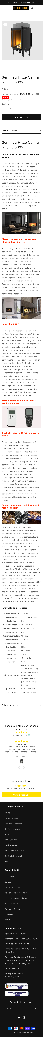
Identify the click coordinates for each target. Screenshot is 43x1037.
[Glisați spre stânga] (16, 70)
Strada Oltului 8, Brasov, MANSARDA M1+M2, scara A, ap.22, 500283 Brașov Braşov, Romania (21, 960)
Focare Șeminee (11, 818)
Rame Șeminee (11, 840)
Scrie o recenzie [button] (21, 795)
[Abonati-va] (35, 1008)
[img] (21, 732)
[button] (4, 8)
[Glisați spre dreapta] (26, 70)
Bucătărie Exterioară (13, 856)
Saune (7, 813)
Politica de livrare (12, 903)
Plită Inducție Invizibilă (14, 851)
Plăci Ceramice (11, 845)
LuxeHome (18, 1032)
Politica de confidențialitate (16, 898)
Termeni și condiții (12, 887)
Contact (8, 882)
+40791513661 (19, 934)
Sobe (7, 834)
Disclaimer (9, 914)
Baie (6, 861)
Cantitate (5, 104)
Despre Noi (9, 876)
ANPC (7, 920)
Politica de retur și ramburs (16, 893)
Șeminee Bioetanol (12, 829)
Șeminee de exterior (13, 824)
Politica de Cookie (12, 909)
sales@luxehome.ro (20, 944)
